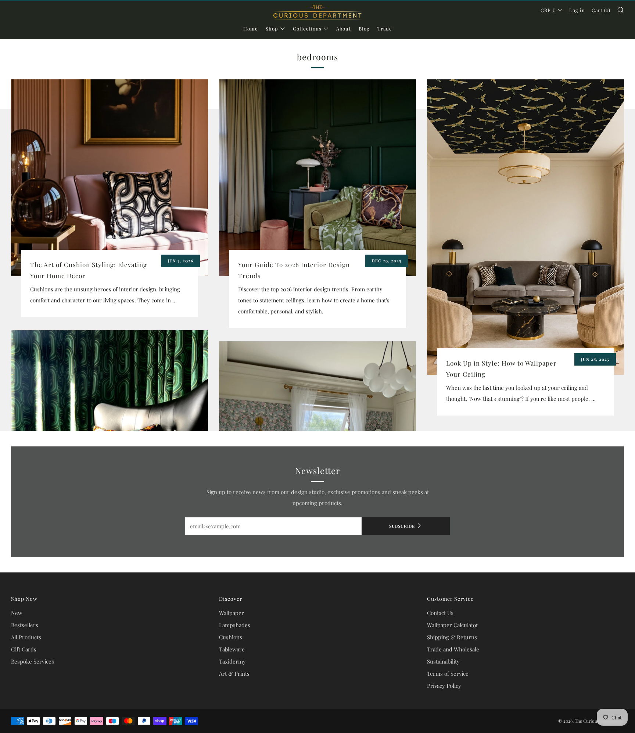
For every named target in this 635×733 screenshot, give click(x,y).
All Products (26, 637)
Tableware (232, 649)
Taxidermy (232, 661)
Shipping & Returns (452, 637)
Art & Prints (234, 673)
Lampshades (234, 625)
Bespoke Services (32, 661)
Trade (384, 28)
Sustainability (443, 661)
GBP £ (548, 10)
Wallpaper (231, 613)
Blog (364, 28)
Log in (577, 10)
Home (250, 28)
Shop (272, 28)
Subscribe (402, 526)
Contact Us (440, 613)
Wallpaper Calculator (452, 625)
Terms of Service (448, 673)
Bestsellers (24, 625)
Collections (307, 28)
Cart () (601, 10)
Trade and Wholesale (453, 649)
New (16, 613)
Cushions (230, 637)
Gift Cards (23, 649)
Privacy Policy (444, 685)
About (343, 28)
